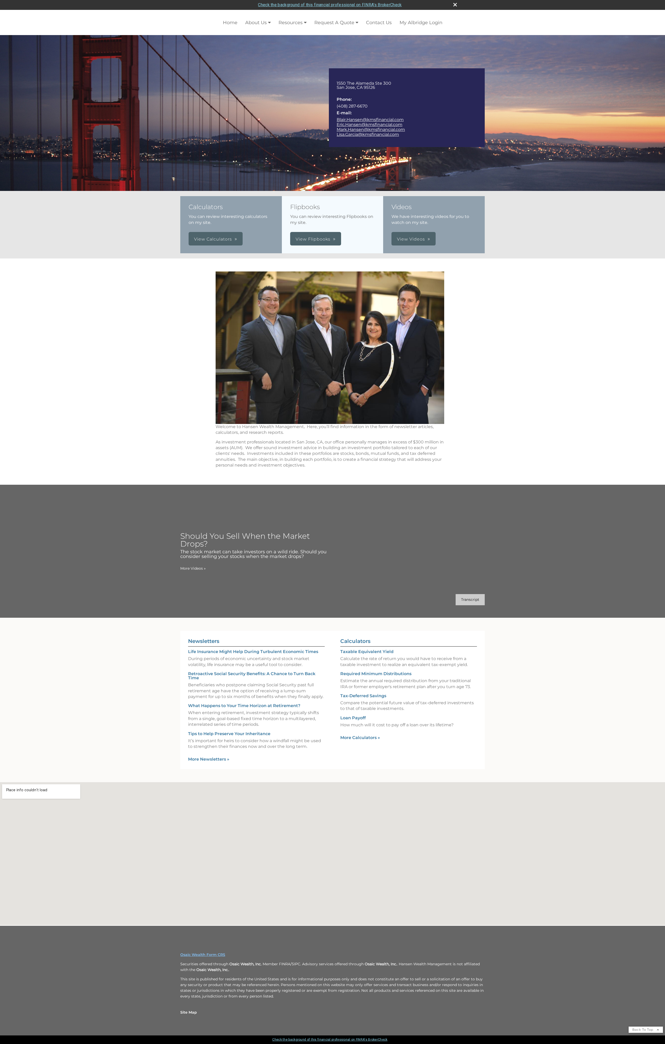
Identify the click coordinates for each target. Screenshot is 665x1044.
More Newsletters (208, 759)
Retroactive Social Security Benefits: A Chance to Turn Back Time (251, 675)
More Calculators (360, 737)
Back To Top (643, 1030)
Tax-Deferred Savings (363, 695)
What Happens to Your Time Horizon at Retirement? (244, 705)
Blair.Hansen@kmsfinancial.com (370, 119)
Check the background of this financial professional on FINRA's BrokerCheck (330, 4)
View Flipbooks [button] (313, 239)
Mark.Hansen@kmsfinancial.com (371, 129)
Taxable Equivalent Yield (367, 651)
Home (230, 22)
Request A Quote (334, 22)
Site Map (188, 1012)
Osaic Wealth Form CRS (202, 954)
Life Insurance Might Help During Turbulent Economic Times (253, 651)
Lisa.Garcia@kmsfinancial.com (368, 134)
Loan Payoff (353, 717)
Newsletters (203, 641)
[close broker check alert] (455, 5)
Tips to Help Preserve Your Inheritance (229, 733)
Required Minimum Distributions (375, 673)
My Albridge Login (421, 22)
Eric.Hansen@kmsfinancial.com (369, 124)
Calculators (355, 641)
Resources (290, 22)
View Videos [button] (411, 239)
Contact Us (379, 22)
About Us (256, 22)
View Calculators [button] (213, 239)
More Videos (193, 568)
